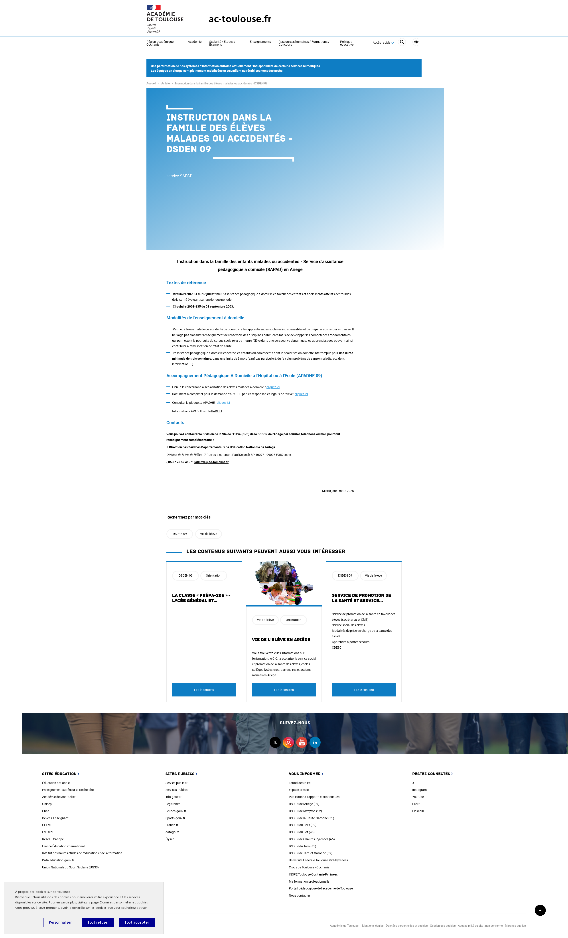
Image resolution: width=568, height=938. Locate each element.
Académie (194, 41)
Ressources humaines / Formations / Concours (304, 43)
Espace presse (299, 790)
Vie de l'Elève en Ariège (281, 639)
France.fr (172, 825)
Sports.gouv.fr (175, 818)
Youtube (418, 797)
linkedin (315, 742)
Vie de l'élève (208, 534)
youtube (301, 742)
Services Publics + (178, 790)
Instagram (419, 790)
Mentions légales (373, 926)
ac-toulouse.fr (240, 19)
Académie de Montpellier (59, 797)
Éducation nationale (56, 783)
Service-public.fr (176, 783)
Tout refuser (98, 922)
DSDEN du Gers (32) (302, 825)
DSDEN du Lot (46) (302, 832)
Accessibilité (416, 42)
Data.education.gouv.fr (58, 860)
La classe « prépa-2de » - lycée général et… (201, 598)
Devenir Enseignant (55, 818)
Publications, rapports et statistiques (314, 797)
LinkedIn (418, 811)
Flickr (416, 804)
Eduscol (47, 832)
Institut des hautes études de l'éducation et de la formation (82, 853)
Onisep (47, 804)
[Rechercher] (402, 42)
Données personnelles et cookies (124, 902)
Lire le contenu (204, 690)
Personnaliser (60, 922)
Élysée (170, 839)
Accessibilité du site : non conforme (480, 926)
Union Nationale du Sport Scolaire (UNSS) (70, 867)
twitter (275, 742)
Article (165, 83)
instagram (288, 742)
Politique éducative (346, 43)
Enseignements (260, 41)
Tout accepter (136, 922)
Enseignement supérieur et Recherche (68, 790)
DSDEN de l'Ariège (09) (304, 804)
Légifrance (173, 804)
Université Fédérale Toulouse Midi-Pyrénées (318, 860)
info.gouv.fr (173, 797)
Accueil (151, 83)
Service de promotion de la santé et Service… (361, 598)
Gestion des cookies (443, 926)
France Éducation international (63, 846)
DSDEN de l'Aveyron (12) (305, 811)
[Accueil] (168, 18)
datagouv (172, 832)
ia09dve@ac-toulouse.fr (211, 462)
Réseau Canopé (53, 839)
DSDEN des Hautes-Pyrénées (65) (312, 839)
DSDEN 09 (180, 534)
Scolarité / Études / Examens (222, 43)
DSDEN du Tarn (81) (302, 846)
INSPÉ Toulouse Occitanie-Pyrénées (313, 874)
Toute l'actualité (299, 783)
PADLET (216, 411)
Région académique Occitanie (160, 43)
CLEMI (46, 825)
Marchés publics (515, 926)
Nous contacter (299, 895)
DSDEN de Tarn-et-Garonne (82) (310, 853)
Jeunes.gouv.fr (176, 811)
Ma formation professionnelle (309, 881)
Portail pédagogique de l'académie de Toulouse (321, 888)
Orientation (213, 575)
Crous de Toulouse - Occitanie (309, 867)
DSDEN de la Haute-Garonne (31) (311, 818)
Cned (45, 811)
